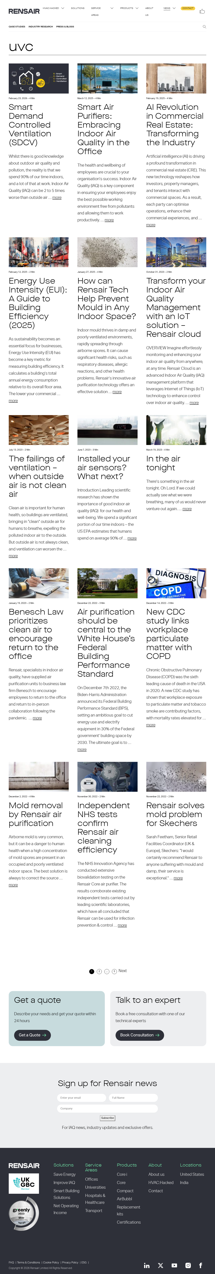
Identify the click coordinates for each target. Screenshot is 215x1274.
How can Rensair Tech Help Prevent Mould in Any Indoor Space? (106, 299)
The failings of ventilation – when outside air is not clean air (37, 477)
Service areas (96, 11)
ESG (84, 1262)
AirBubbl (124, 1199)
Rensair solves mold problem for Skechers (175, 815)
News (167, 8)
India (184, 1183)
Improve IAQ (64, 1183)
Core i (122, 1175)
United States (192, 1175)
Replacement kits (128, 1210)
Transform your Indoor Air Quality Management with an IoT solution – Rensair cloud (176, 308)
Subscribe (107, 1118)
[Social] (202, 11)
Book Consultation (137, 1035)
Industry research (41, 26)
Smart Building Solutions (66, 1194)
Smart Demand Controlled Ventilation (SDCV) (30, 125)
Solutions (77, 8)
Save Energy (65, 1175)
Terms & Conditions (28, 1262)
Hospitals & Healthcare (95, 1199)
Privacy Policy (70, 1262)
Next (123, 971)
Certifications (129, 1222)
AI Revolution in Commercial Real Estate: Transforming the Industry (175, 125)
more (56, 198)
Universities (95, 1188)
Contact (188, 8)
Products (126, 8)
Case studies (17, 26)
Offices (91, 1179)
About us (149, 11)
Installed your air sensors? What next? (103, 468)
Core (121, 1183)
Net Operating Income (66, 1209)
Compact (125, 1191)
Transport (93, 1211)
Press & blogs (65, 26)
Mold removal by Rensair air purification (36, 815)
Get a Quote (29, 1035)
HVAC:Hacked (51, 8)
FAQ (11, 1262)
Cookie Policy (51, 1262)
